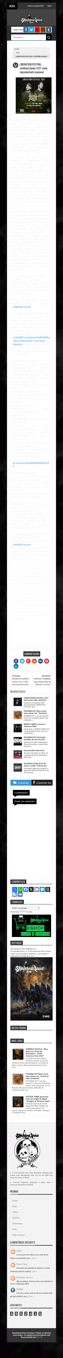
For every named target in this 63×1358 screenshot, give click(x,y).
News (14, 1206)
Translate (28, 912)
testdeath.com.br (22, 307)
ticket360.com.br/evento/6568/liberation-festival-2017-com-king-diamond (31, 341)
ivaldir (19, 1251)
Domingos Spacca (25, 1277)
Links (14, 1229)
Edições (16, 1218)
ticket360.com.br (22, 544)
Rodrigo (20, 1289)
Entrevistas (17, 1223)
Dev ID (39, 1337)
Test (18, 53)
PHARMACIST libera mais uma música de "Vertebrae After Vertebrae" (37, 1076)
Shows (15, 1212)
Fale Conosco (18, 1235)
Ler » (34, 1258)
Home (15, 1200)
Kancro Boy (22, 1264)
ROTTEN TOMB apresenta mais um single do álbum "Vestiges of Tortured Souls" (38, 1099)
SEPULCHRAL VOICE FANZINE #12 (23, 949)
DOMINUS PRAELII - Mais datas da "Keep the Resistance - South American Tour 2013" (37, 1052)
